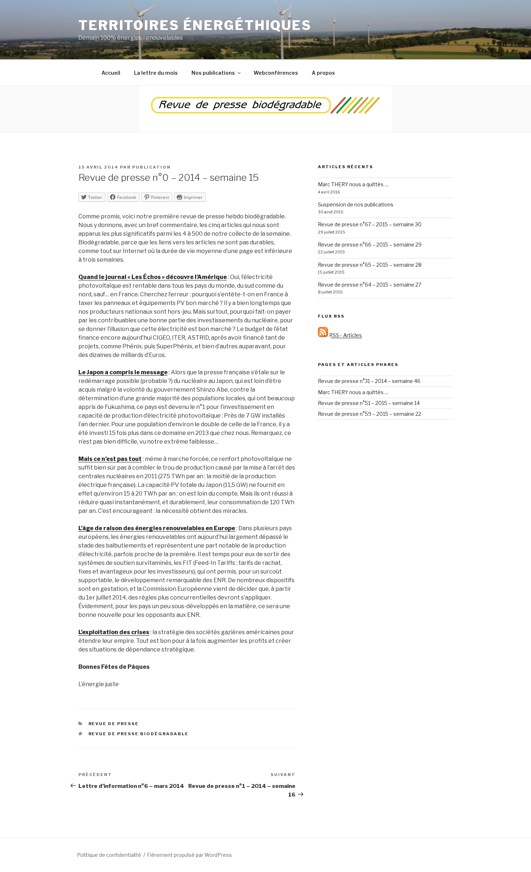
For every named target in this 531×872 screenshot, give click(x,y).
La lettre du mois (156, 73)
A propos (323, 73)
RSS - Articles (345, 335)
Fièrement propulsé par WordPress (189, 855)
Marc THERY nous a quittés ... (353, 392)
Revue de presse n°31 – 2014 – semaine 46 (369, 381)
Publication (151, 167)
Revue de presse (113, 723)
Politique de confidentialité (109, 855)
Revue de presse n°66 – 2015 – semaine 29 (370, 244)
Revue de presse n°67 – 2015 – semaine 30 (370, 224)
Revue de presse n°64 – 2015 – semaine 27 (369, 285)
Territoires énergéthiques (195, 25)
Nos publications (213, 73)
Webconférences (276, 73)
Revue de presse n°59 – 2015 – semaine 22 (369, 414)
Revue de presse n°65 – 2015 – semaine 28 (370, 265)
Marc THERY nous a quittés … (353, 184)
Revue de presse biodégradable (138, 733)
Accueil (111, 73)
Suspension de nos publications (355, 204)
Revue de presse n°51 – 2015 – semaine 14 (369, 403)
